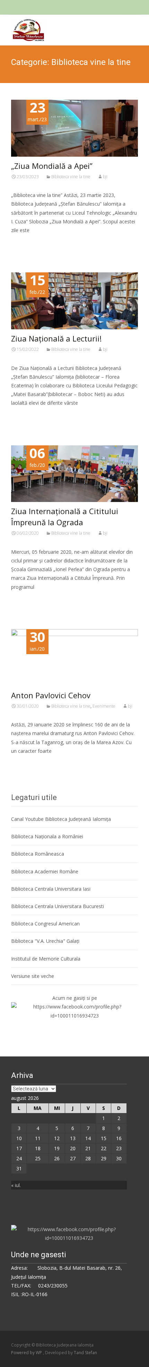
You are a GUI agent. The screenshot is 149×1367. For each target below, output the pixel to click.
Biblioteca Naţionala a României (47, 836)
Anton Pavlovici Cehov (50, 695)
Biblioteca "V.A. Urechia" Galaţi (45, 941)
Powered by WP (27, 1353)
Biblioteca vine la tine (70, 177)
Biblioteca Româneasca (37, 853)
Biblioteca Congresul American (45, 923)
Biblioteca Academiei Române (44, 871)
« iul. (16, 1185)
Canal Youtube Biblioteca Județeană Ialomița (61, 819)
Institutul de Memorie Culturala (45, 958)
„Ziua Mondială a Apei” (52, 165)
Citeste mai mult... (34, 251)
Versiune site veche (32, 976)
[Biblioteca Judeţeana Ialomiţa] (23, 28)
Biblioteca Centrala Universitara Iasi (50, 889)
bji (105, 177)
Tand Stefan (85, 1353)
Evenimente (104, 706)
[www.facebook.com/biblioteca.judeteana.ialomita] (74, 1010)
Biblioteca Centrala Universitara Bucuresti (57, 906)
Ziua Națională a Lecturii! (56, 338)
